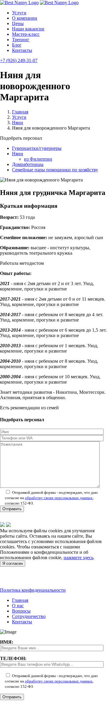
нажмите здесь (78, 557)
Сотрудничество (29, 616)
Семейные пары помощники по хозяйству (55, 169)
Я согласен (12, 563)
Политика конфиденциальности (33, 590)
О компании (24, 18)
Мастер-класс (26, 34)
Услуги (19, 12)
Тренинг (20, 39)
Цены (18, 23)
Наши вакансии (28, 28)
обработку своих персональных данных (59, 498)
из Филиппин (38, 159)
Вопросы (21, 610)
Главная (20, 111)
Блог (17, 44)
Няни (17, 122)
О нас (18, 605)
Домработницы (28, 164)
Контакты (22, 50)
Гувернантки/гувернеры (37, 148)
